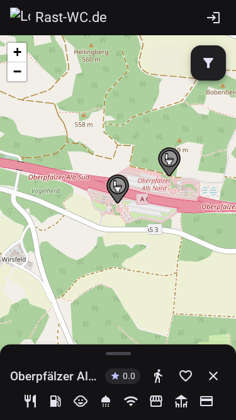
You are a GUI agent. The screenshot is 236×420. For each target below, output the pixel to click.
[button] (169, 162)
